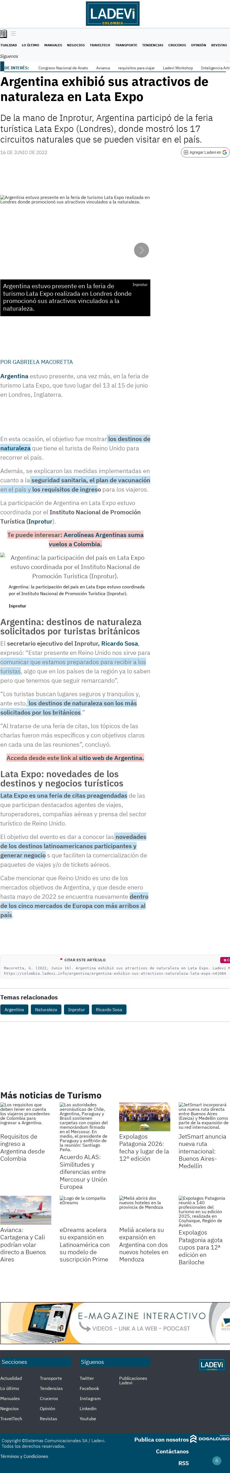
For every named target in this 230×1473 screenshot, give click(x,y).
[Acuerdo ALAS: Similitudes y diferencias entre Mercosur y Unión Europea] (85, 1127)
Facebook (89, 1388)
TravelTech (100, 45)
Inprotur (40, 521)
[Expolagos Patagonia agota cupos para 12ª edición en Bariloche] (204, 1211)
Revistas (219, 45)
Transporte (126, 45)
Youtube (88, 1418)
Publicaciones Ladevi (133, 1380)
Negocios (76, 45)
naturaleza (15, 448)
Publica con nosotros (161, 1439)
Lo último (30, 45)
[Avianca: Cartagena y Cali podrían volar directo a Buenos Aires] (25, 1210)
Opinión (198, 45)
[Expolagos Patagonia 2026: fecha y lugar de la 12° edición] (144, 1116)
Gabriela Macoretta (43, 362)
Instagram (90, 1398)
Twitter (87, 1378)
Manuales (53, 45)
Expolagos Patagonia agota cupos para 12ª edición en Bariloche (201, 1247)
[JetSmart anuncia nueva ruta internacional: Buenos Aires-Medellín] (204, 1116)
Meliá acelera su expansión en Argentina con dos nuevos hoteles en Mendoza (143, 1244)
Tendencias (152, 45)
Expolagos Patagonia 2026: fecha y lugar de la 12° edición (144, 1147)
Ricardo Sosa (119, 643)
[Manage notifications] (216, 1460)
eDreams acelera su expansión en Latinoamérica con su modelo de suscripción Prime (85, 1244)
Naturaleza (46, 1009)
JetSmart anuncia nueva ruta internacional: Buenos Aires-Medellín (202, 1151)
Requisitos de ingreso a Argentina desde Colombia (22, 1147)
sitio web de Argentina (110, 758)
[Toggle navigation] (12, 34)
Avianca (103, 67)
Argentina (14, 376)
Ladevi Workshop (178, 67)
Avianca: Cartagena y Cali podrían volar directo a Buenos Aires (23, 1244)
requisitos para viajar (136, 67)
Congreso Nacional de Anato (63, 67)
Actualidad (11, 1378)
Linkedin (88, 1408)
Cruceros (177, 45)
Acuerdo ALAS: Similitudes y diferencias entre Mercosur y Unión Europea (83, 1171)
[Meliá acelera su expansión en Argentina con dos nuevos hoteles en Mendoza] (144, 1210)
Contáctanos (172, 1451)
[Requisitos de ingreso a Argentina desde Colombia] (25, 1116)
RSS (183, 1463)
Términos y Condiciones (24, 1456)
